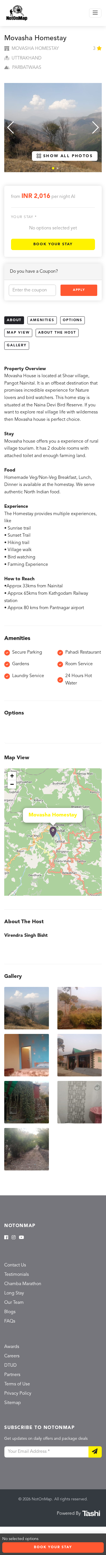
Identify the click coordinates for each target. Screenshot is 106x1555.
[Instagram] (14, 1238)
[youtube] (21, 1238)
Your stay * (24, 217)
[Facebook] (6, 1238)
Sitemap (12, 1403)
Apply (79, 290)
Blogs (10, 1312)
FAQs (9, 1321)
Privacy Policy (17, 1393)
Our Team (14, 1302)
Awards (11, 1347)
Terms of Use (17, 1384)
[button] (53, 168)
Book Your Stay (53, 244)
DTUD (10, 1365)
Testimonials (16, 1274)
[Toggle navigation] (95, 13)
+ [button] (12, 775)
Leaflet (95, 893)
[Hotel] (53, 832)
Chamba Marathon (22, 1284)
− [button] (12, 784)
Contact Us (15, 1265)
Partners (12, 1375)
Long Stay (14, 1293)
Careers (12, 1356)
